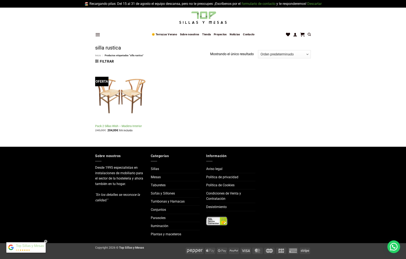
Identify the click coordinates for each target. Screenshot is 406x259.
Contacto (248, 34)
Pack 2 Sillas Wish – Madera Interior (118, 126)
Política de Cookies (220, 185)
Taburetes (158, 185)
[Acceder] (295, 34)
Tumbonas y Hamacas (168, 201)
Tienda (206, 34)
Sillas (155, 169)
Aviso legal (214, 169)
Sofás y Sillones (163, 193)
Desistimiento (216, 207)
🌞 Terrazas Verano (164, 34)
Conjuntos (158, 210)
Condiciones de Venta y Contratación (223, 196)
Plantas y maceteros (166, 234)
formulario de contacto (258, 4)
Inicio (98, 55)
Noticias (235, 34)
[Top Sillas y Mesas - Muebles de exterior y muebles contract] (203, 18)
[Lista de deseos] (288, 34)
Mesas (156, 177)
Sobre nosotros (189, 34)
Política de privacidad (222, 177)
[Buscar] (309, 34)
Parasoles (158, 218)
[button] (97, 34)
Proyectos (220, 34)
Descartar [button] (314, 4)
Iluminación (159, 226)
